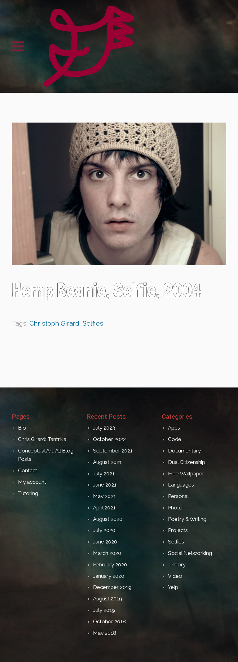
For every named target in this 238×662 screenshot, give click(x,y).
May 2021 (104, 496)
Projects (178, 530)
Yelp (173, 587)
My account (32, 482)
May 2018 (104, 633)
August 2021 (107, 462)
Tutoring (28, 493)
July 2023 (104, 428)
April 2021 (104, 507)
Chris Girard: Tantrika (42, 439)
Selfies (92, 323)
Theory (177, 564)
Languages (181, 485)
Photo (175, 507)
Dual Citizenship (186, 462)
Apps (174, 428)
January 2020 (108, 576)
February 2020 (110, 564)
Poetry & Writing (187, 519)
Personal (178, 496)
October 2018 (109, 621)
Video (175, 576)
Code (174, 439)
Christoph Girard (54, 323)
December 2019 (112, 587)
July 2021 (104, 473)
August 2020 (107, 519)
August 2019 (107, 598)
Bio (22, 428)
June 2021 (105, 485)
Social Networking (190, 553)
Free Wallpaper (186, 473)
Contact (27, 470)
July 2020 (104, 530)
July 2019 (104, 610)
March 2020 (107, 553)
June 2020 (105, 542)
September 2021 (113, 451)
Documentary (184, 451)
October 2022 (109, 439)
